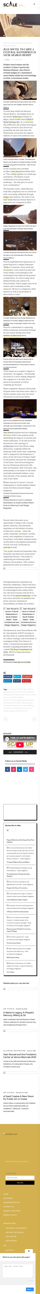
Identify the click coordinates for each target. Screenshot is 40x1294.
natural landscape (23, 595)
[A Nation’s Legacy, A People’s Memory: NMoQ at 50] (20, 996)
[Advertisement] (20, 794)
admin (7, 59)
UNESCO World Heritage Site (18, 120)
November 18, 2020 (9, 45)
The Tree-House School (14, 943)
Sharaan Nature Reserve (22, 705)
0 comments (17, 59)
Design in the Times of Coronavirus (17, 888)
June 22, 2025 (31, 1050)
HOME (5, 1194)
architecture (8, 446)
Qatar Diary (11, 1241)
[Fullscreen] (34, 752)
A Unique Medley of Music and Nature (18, 862)
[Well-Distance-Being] (20, 951)
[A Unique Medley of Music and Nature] (20, 853)
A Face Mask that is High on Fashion (17, 900)
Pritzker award (20, 703)
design (6, 197)
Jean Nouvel (16, 171)
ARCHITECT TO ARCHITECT (16, 1228)
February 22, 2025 (22, 1092)
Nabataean (17, 117)
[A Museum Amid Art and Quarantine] (20, 906)
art (19, 531)
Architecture (9, 43)
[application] (20, 744)
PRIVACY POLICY (10, 1215)
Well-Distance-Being (13, 957)
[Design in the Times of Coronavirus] (20, 883)
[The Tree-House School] (20, 938)
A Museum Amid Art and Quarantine (18, 912)
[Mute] (30, 752)
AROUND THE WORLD (24, 43)
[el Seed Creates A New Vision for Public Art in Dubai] (20, 1079)
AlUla (6, 267)
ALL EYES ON (8, 1050)
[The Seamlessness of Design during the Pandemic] (20, 869)
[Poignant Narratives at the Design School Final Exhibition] (11, 833)
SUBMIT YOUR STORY (11, 1211)
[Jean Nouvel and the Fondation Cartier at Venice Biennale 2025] (20, 1038)
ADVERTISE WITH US (11, 1202)
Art (4, 1009)
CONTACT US (8, 1207)
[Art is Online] (20, 965)
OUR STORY (8, 1198)
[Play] (6, 752)
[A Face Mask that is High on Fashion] (20, 895)
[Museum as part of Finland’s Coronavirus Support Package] (20, 921)
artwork (6, 547)
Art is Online (10, 972)
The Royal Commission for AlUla (17, 708)
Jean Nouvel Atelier (24, 662)
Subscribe (20, 1183)
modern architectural (12, 335)
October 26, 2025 (21, 1009)
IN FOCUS (10, 1009)
